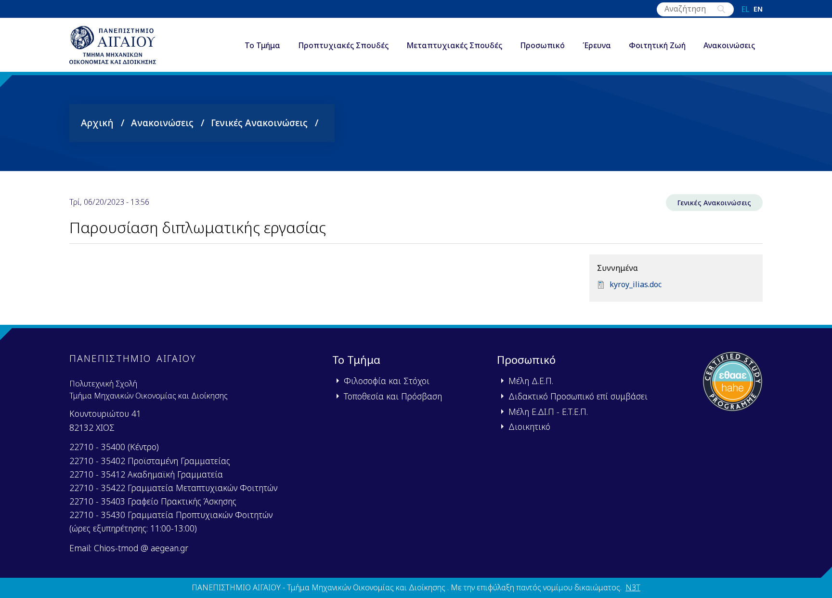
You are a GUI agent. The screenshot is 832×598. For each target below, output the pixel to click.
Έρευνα (597, 45)
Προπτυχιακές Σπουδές (343, 45)
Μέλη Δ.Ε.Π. (530, 380)
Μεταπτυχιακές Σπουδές (454, 45)
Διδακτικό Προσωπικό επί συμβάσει (578, 396)
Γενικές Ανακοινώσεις (259, 122)
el (745, 9)
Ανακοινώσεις (729, 45)
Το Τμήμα (262, 45)
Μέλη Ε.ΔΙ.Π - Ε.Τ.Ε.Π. (548, 411)
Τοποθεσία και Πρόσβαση (393, 396)
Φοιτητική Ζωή (657, 45)
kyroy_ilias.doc (636, 284)
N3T (632, 587)
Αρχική (97, 122)
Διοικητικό (529, 426)
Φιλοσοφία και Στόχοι (386, 380)
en (758, 9)
